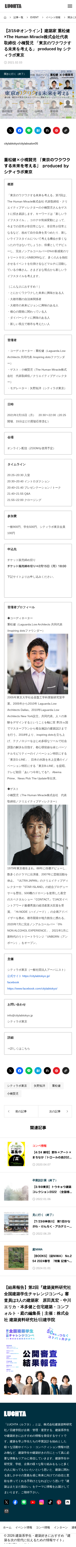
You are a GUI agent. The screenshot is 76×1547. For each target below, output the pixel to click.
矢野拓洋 (39, 1085)
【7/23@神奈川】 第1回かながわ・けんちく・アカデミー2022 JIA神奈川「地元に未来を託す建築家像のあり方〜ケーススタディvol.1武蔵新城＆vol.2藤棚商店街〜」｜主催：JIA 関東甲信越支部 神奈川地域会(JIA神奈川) (51, 1224)
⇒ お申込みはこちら (29, 589)
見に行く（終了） (43, 1214)
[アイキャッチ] (16, 1154)
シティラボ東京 (17, 1085)
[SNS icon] (6, 1502)
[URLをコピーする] (65, 130)
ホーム (7, 1527)
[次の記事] (55, 1111)
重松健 (56, 1085)
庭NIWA (37, 1249)
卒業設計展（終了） (45, 1180)
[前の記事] (21, 1111)
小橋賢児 (12, 1093)
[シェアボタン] (10, 130)
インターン (61, 1527)
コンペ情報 (39, 1145)
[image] (38, 1392)
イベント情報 (23, 1527)
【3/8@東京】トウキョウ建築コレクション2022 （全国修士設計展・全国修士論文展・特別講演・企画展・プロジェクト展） (51, 1190)
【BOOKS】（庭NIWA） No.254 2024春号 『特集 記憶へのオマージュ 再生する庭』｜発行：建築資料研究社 (52, 1259)
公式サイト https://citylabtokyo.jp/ (28, 976)
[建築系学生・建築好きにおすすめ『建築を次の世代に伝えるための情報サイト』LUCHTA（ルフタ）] (19, 6)
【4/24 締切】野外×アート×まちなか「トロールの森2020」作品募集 (52, 1155)
